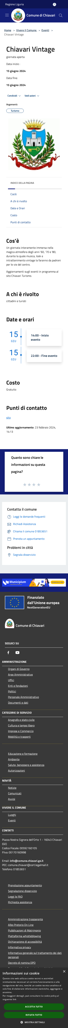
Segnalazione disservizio (22, 891)
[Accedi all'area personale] (54, 4)
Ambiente (14, 759)
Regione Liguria (14, 4)
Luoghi (12, 815)
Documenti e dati (18, 702)
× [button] (64, 971)
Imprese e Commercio (20, 731)
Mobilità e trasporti (19, 737)
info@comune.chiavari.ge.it (26, 861)
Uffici (11, 680)
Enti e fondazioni (18, 686)
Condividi (12, 96)
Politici (12, 691)
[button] (34, 1022)
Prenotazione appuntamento (25, 885)
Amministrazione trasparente (25, 919)
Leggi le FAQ (15, 896)
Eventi (45, 30)
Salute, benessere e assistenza (26, 765)
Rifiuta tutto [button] (34, 1014)
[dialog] (34, 998)
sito (8, 417)
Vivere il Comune (26, 30)
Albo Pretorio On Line (20, 925)
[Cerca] (61, 15)
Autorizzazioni (16, 770)
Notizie (12, 788)
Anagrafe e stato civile (21, 720)
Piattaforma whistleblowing (24, 936)
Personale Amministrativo (23, 697)
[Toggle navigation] (7, 15)
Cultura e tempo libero (21, 725)
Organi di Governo (18, 669)
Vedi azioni (30, 96)
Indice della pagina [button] (22, 183)
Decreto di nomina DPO (22, 963)
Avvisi (11, 799)
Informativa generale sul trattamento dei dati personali (35, 955)
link (14, 999)
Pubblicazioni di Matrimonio (24, 930)
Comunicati (14, 793)
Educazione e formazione (22, 754)
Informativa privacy (19, 947)
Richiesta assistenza (20, 902)
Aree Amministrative (20, 674)
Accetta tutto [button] (34, 1006)
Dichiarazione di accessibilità (25, 942)
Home (7, 30)
